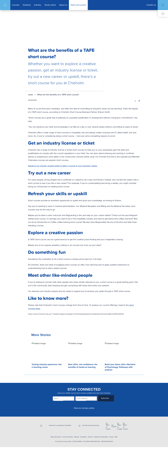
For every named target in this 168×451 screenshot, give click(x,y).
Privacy (111, 437)
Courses (15, 5)
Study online (50, 5)
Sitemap (76, 437)
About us (63, 5)
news (31, 95)
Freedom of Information (101, 437)
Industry (37, 5)
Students (27, 5)
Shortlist (163, 13)
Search (163, 5)
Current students (67, 437)
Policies (90, 437)
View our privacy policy (84, 408)
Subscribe (105, 398)
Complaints (83, 437)
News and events (78, 5)
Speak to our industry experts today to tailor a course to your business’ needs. (62, 166)
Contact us (151, 5)
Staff (116, 437)
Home (5, 5)
